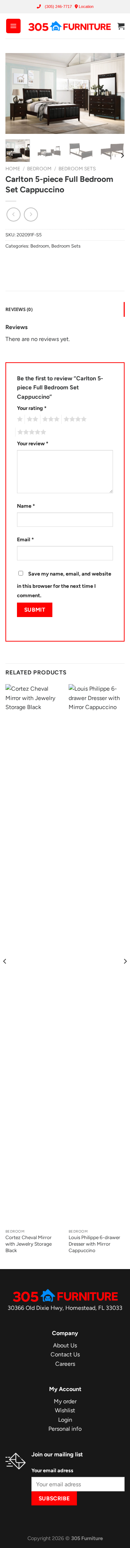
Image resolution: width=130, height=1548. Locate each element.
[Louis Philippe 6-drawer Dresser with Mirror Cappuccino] (97, 954)
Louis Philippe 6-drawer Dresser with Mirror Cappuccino (94, 1243)
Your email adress (52, 1470)
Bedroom (39, 168)
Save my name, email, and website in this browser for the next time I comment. (64, 584)
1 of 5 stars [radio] (19, 419)
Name (26, 506)
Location (86, 6)
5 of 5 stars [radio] (30, 432)
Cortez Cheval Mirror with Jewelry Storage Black (28, 1243)
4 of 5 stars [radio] (74, 419)
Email (25, 539)
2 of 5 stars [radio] (31, 419)
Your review (32, 443)
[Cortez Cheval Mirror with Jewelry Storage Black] (33, 954)
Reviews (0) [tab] (18, 309)
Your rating (32, 408)
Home (12, 168)
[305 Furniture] (69, 26)
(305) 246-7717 (58, 6)
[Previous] (16, 94)
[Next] (113, 94)
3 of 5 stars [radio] (50, 419)
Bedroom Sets (77, 168)
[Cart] (121, 26)
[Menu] (13, 26)
